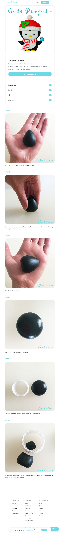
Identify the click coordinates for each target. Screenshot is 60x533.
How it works (28, 505)
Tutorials (14, 503)
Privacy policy (28, 518)
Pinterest (41, 513)
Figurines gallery (15, 513)
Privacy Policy (29, 530)
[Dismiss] (49, 530)
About (40, 503)
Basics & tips (14, 508)
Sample (13, 510)
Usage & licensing (29, 520)
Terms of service (28, 515)
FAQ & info (27, 508)
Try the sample (29, 74)
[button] (30, 85)
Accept (44, 529)
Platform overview (29, 513)
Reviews (41, 505)
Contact (27, 510)
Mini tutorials (14, 505)
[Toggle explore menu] (51, 2)
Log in (37, 2)
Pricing (26, 503)
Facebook (41, 515)
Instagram (41, 510)
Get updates (41, 508)
